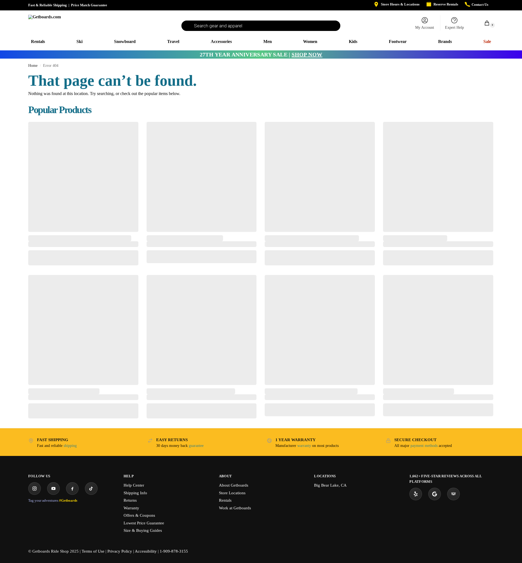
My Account (424, 27)
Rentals (225, 500)
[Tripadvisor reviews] (453, 494)
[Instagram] (34, 488)
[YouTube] (53, 488)
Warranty (131, 508)
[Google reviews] (434, 494)
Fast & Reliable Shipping (47, 5)
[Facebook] (72, 488)
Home (33, 66)
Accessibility (146, 551)
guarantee (196, 446)
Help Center (134, 485)
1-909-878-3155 (174, 551)
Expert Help (454, 27)
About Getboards (233, 485)
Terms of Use (93, 551)
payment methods (424, 446)
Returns (130, 500)
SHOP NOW (307, 54)
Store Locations (232, 493)
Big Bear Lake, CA (330, 485)
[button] (484, 22)
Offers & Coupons (139, 515)
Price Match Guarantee (89, 5)
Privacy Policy (119, 551)
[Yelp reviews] (415, 494)
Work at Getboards (235, 508)
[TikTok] (91, 488)
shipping (70, 446)
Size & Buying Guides (143, 530)
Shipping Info (135, 493)
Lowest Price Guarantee (144, 523)
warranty (304, 446)
